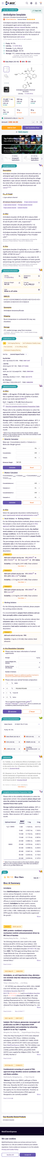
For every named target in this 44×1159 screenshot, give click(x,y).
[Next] (42, 159)
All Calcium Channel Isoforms (12, 202)
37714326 (25, 366)
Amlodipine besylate (8, 1120)
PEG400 (15, 704)
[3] (10, 187)
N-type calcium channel (30, 202)
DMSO (22, 399)
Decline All (10, 1155)
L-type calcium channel (9, 205)
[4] (19, 253)
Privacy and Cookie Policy (10, 1149)
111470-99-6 (17, 46)
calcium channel (19, 27)
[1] (8, 187)
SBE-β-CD (14, 576)
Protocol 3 (7, 586)
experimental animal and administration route (21, 515)
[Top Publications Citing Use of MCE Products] (22, 144)
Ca (4, 235)
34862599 (29, 382)
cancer (22, 37)
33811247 (26, 360)
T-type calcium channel (9, 207)
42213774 (28, 377)
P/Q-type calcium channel (25, 205)
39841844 (30, 371)
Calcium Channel (22, 207)
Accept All (28, 1155)
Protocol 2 (7, 570)
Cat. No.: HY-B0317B (10, 10)
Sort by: (5, 354)
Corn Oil (10, 592)
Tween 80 (22, 704)
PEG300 (10, 560)
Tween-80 (23, 560)
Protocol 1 (7, 554)
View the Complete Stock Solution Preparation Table (22, 406)
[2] (9, 187)
